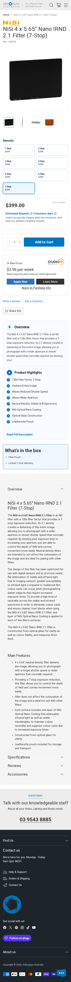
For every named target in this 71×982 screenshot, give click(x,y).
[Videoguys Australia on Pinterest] (16, 928)
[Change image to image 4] (49, 122)
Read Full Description (20, 434)
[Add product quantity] (19, 242)
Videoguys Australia (33, 964)
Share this (15, 311)
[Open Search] (51, 5)
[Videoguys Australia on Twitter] (10, 928)
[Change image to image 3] (36, 122)
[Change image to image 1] (9, 122)
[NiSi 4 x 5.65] (35, 79)
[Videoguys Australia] (24, 5)
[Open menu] (66, 5)
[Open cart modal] (58, 5)
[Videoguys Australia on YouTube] (34, 928)
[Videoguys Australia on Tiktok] (28, 928)
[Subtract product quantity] (9, 242)
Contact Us (15, 885)
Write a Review (11, 301)
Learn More (50, 281)
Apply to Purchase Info (36, 288)
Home (6, 14)
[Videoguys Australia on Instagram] (22, 928)
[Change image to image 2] (22, 122)
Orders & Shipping (19, 878)
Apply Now (20, 281)
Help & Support (18, 872)
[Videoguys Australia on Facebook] (5, 928)
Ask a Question (34, 301)
